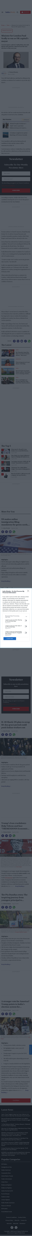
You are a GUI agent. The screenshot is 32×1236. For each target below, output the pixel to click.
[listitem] (16, 616)
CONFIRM (10, 638)
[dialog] (16, 618)
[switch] (25, 620)
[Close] (28, 591)
